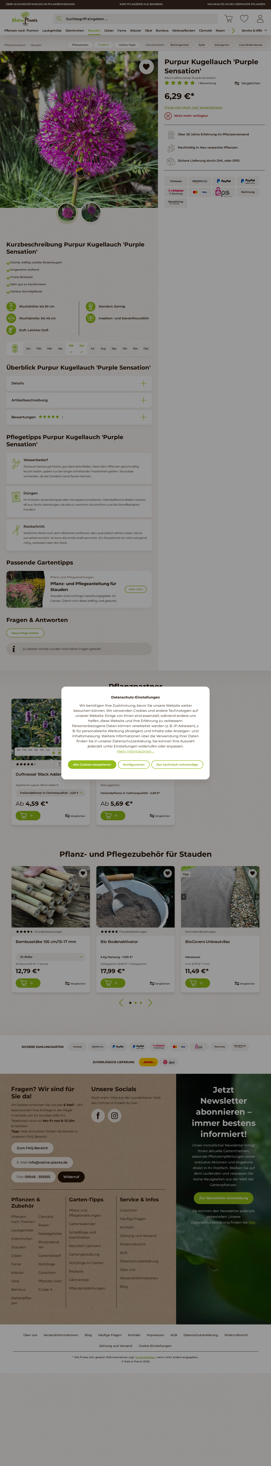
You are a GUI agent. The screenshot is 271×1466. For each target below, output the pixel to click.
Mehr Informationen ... (135, 751)
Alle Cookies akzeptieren (92, 764)
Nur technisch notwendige (177, 764)
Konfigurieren (134, 764)
